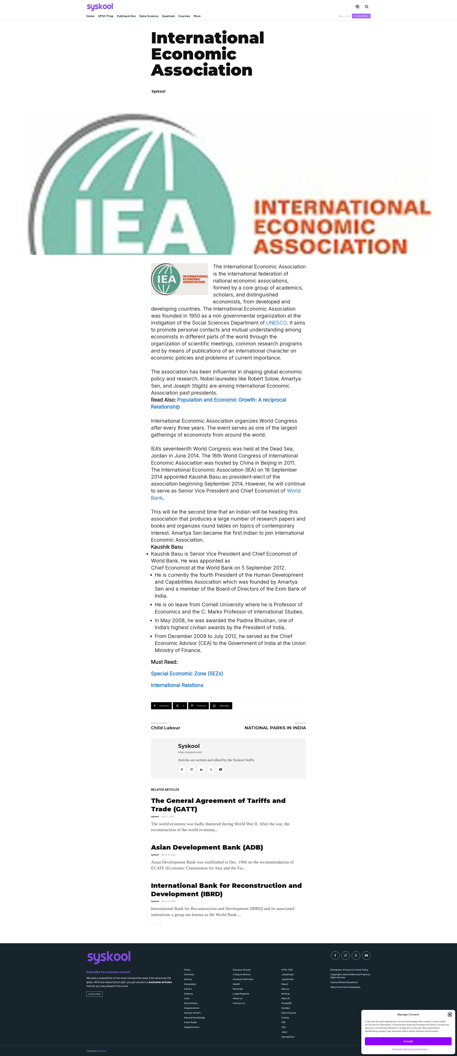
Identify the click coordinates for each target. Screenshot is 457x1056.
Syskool (158, 91)
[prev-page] (153, 923)
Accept (408, 1041)
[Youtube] (220, 769)
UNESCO (276, 323)
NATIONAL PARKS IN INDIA (275, 727)
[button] (450, 1014)
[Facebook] (182, 769)
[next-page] (159, 923)
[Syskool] (155, 7)
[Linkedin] (201, 769)
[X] (211, 769)
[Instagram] (191, 769)
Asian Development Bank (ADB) (207, 847)
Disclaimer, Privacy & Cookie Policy (410, 1049)
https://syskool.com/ (190, 752)
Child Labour (165, 727)
